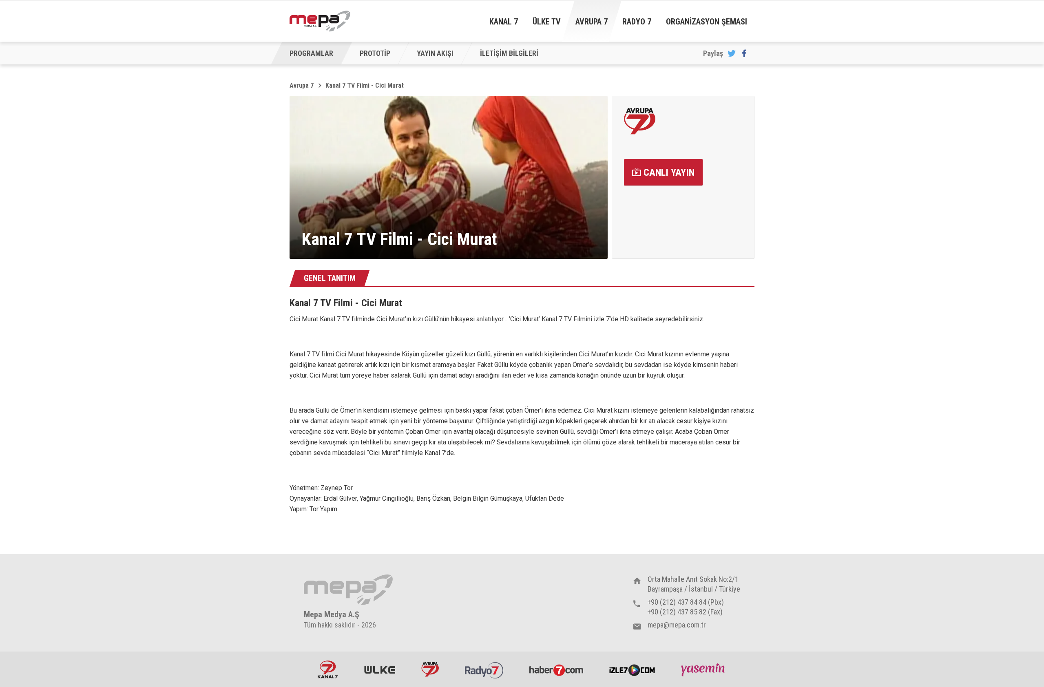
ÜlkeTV (379, 669)
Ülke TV (547, 22)
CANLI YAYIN (668, 172)
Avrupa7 (430, 669)
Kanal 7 (503, 22)
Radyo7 (484, 669)
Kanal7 (328, 669)
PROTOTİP (375, 53)
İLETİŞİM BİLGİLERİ (509, 53)
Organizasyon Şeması (706, 22)
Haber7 (556, 669)
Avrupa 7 (591, 22)
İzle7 (632, 669)
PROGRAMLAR (311, 53)
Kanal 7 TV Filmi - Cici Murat (364, 85)
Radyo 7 (636, 22)
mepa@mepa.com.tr (677, 625)
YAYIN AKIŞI (435, 53)
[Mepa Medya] (320, 21)
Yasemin (704, 669)
